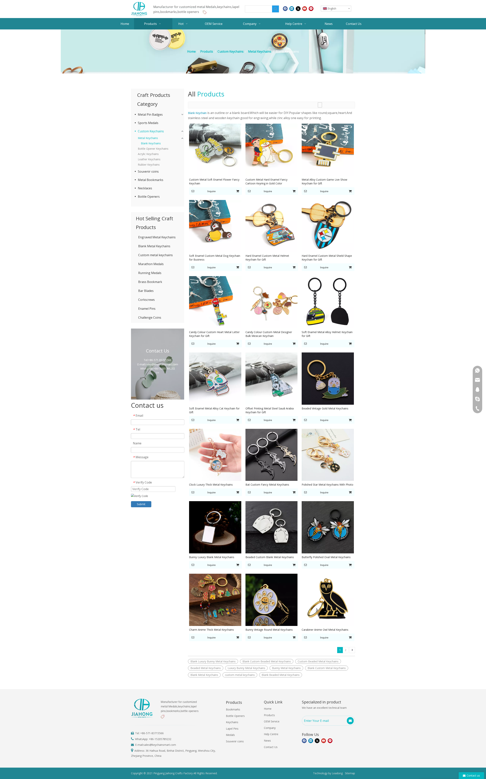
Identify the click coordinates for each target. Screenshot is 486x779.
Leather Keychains (149, 159)
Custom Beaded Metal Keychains (318, 661)
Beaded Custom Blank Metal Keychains (269, 557)
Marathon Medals (151, 264)
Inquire (211, 191)
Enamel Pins (146, 309)
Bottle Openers (149, 196)
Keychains (232, 722)
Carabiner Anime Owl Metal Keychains (325, 629)
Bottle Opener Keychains (153, 148)
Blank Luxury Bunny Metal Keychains (213, 661)
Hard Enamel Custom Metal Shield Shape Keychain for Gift (327, 257)
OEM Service (271, 721)
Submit (141, 504)
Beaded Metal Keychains (205, 668)
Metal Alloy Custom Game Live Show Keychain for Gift (324, 181)
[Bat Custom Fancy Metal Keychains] (271, 454)
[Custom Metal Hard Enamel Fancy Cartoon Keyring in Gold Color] (271, 149)
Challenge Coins (149, 317)
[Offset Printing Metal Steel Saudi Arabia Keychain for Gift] (271, 378)
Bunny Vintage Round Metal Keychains (269, 629)
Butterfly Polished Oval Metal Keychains (326, 557)
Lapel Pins (232, 728)
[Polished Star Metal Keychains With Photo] (328, 454)
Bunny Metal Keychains (286, 668)
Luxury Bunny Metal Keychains (246, 668)
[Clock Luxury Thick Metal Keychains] (215, 454)
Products (269, 715)
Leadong (337, 773)
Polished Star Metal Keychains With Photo (327, 484)
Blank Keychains (151, 143)
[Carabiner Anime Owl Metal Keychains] (328, 599)
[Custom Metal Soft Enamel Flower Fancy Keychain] (215, 149)
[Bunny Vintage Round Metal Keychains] (271, 599)
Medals (230, 735)
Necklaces (145, 188)
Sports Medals (148, 123)
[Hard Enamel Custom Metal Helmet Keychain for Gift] (271, 226)
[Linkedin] (291, 8)
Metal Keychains (148, 138)
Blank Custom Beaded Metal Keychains (266, 661)
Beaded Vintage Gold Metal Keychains (325, 408)
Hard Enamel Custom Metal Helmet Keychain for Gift (267, 257)
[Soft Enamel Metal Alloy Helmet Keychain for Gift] (328, 302)
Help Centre (271, 734)
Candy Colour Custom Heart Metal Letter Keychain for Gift (214, 334)
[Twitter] (298, 8)
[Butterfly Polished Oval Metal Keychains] (328, 527)
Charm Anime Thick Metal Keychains (211, 629)
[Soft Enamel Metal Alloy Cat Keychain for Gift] (215, 378)
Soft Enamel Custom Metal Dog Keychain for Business (214, 257)
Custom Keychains (151, 131)
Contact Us (271, 747)
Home (267, 708)
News (267, 740)
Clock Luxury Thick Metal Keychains (211, 484)
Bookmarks (233, 709)
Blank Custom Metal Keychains (327, 668)
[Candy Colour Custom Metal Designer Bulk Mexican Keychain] (271, 302)
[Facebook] (285, 8)
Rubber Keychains (149, 164)
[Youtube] (304, 8)
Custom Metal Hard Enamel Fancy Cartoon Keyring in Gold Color (266, 181)
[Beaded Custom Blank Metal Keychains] (271, 527)
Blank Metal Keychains (154, 246)
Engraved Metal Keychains (157, 237)
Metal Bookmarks (150, 180)
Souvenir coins (148, 171)
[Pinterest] (311, 8)
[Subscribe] (350, 720)
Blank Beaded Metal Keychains (281, 675)
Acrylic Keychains (148, 154)
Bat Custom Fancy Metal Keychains (267, 484)
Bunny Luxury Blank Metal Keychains (211, 557)
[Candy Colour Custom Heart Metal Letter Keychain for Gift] (215, 302)
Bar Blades (146, 291)
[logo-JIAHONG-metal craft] (186, 9)
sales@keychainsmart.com (159, 745)
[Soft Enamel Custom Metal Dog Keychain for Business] (215, 226)
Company (270, 728)
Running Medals (149, 273)
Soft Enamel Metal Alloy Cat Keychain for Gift (214, 410)
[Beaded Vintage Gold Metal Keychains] (328, 378)
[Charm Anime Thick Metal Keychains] (215, 599)
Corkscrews (146, 300)
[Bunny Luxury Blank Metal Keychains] (215, 527)
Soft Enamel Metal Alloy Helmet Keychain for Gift (327, 334)
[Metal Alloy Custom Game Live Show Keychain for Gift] (328, 149)
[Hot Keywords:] (275, 9)
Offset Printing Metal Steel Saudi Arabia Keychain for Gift (269, 410)
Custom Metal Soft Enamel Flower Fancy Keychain (214, 181)
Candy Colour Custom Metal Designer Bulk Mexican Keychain (268, 334)
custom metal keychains (240, 675)
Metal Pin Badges (150, 114)
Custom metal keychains (155, 255)
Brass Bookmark (150, 282)
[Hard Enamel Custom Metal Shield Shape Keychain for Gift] (328, 226)
